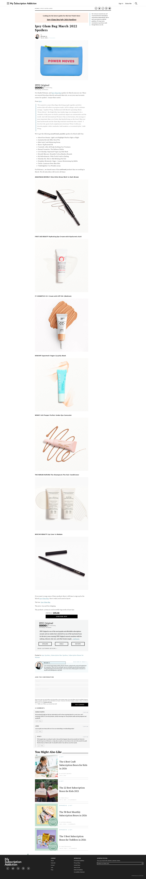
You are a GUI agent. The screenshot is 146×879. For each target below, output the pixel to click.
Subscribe (128, 3)
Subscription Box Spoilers (59, 655)
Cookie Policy (77, 865)
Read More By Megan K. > (80, 661)
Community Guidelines (79, 860)
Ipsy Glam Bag (56, 93)
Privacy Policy (77, 863)
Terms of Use (77, 867)
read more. (76, 639)
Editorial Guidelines (78, 869)
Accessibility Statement (79, 872)
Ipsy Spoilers (46, 655)
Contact (53, 865)
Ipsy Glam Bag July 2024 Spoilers (61, 19)
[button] (38, 721)
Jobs (52, 867)
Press (52, 869)
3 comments (52, 38)
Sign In (121, 3)
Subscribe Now (61, 616)
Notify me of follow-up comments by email (47, 704)
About (52, 860)
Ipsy (40, 101)
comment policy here (48, 702)
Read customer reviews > (47, 648)
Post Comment (79, 704)
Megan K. (44, 36)
